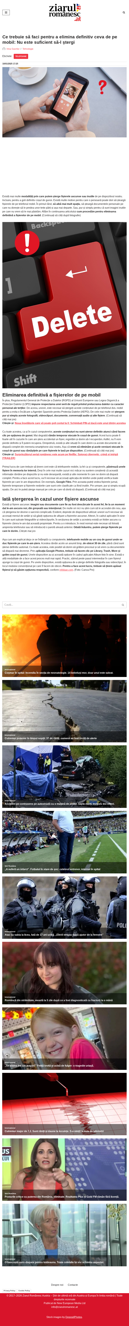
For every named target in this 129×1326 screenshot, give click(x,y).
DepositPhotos (73, 1317)
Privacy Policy (9, 1291)
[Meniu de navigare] (6, 12)
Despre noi (57, 1285)
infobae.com (66, 569)
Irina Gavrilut (13, 49)
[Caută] (124, 12)
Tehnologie (27, 49)
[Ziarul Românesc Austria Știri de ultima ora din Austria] (64, 12)
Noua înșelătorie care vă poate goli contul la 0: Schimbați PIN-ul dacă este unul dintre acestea (70, 423)
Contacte (73, 1285)
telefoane (21, 56)
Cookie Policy (24, 1291)
